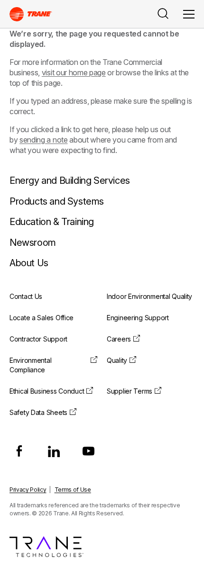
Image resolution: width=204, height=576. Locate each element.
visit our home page (74, 72)
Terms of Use (73, 489)
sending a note (43, 139)
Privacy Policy (27, 489)
